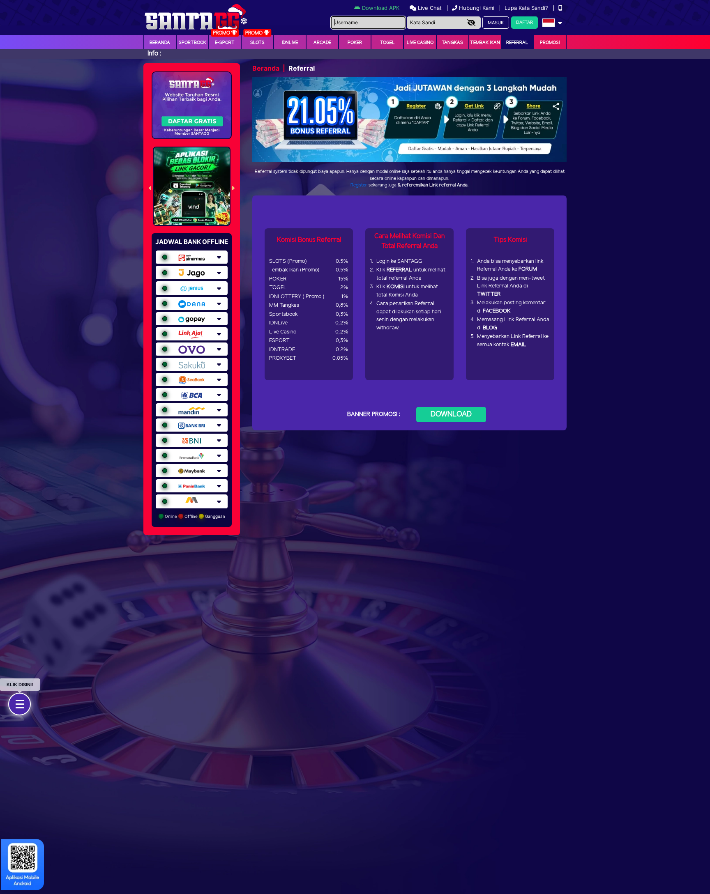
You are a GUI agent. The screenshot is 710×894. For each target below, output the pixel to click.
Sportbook (192, 43)
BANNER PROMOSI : (373, 414)
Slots (257, 43)
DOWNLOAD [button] (451, 414)
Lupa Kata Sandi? (527, 8)
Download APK (380, 8)
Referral (517, 43)
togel (387, 43)
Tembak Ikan (485, 43)
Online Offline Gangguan (194, 516)
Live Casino (420, 43)
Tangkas (452, 43)
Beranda (160, 43)
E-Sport (225, 43)
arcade (322, 43)
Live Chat (429, 8)
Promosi (550, 43)
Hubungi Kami (476, 8)
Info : (154, 53)
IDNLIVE (290, 43)
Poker (355, 43)
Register (358, 185)
